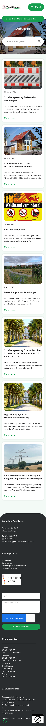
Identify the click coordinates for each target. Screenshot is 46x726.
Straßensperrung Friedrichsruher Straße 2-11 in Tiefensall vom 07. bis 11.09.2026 (22, 353)
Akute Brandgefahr (14, 229)
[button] (4, 721)
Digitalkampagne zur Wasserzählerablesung (16, 416)
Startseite (21, 19)
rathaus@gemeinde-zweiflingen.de (19, 541)
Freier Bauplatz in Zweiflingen (20, 292)
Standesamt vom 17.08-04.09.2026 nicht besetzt (18, 165)
